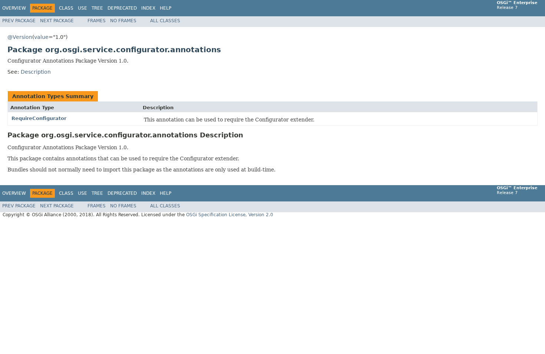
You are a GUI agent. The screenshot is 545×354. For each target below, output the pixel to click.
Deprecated (122, 8)
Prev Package (19, 20)
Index (148, 8)
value (41, 37)
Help (165, 8)
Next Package (57, 20)
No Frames (123, 20)
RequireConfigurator (38, 118)
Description (36, 72)
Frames (96, 20)
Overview (14, 8)
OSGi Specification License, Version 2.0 (229, 214)
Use (82, 8)
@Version (19, 37)
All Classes (165, 20)
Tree (97, 8)
